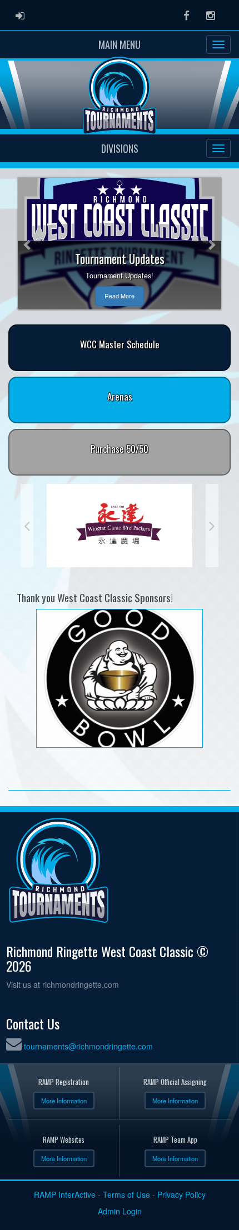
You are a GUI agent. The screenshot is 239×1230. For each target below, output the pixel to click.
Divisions (119, 148)
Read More (119, 296)
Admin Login (120, 1211)
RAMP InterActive (65, 1194)
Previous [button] (27, 525)
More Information (64, 1100)
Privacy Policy (181, 1194)
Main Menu (119, 44)
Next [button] (212, 525)
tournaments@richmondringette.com (88, 1046)
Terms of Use (126, 1194)
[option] (119, 525)
